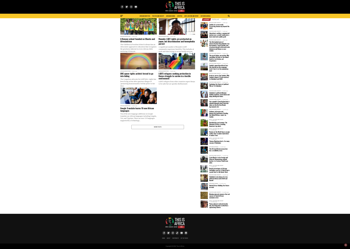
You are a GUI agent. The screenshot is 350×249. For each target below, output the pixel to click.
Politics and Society (158, 16)
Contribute (175, 238)
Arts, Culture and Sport (191, 16)
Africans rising (170, 16)
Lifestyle (179, 16)
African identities (145, 16)
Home (163, 238)
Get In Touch (184, 238)
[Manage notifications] (345, 245)
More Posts (158, 127)
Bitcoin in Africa (205, 16)
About (168, 238)
